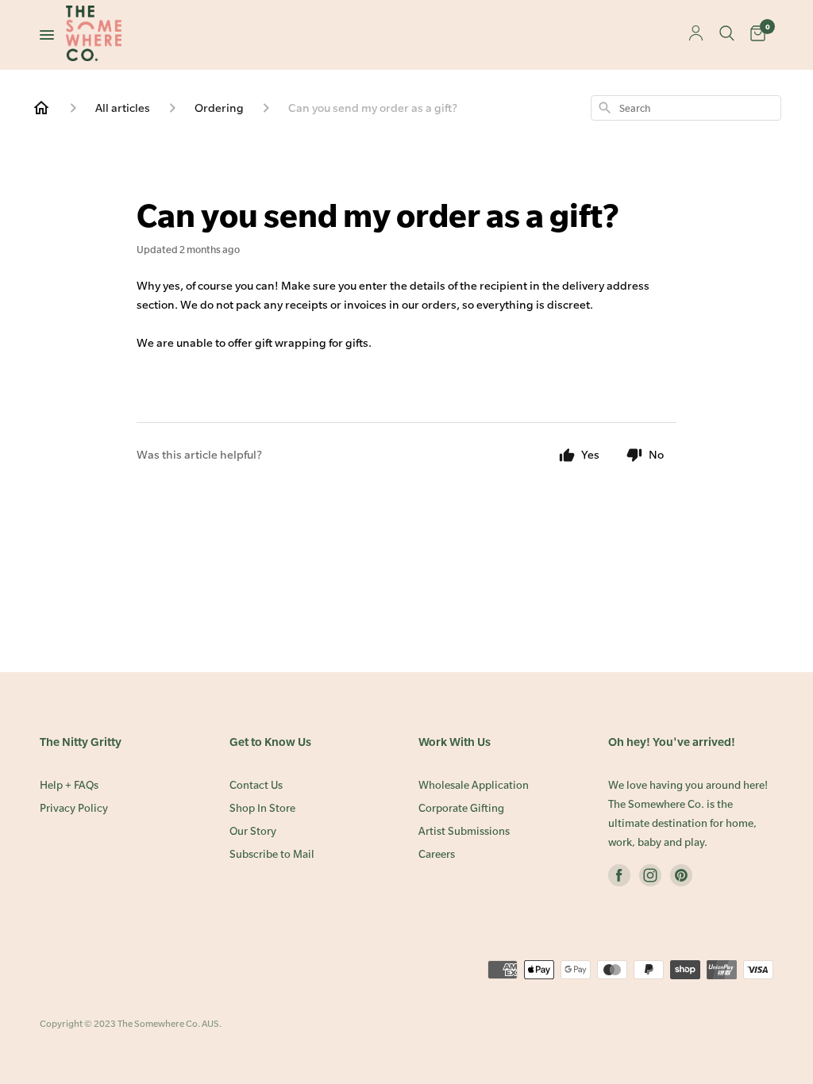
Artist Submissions (464, 831)
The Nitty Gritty (80, 742)
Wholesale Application (473, 785)
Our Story (252, 831)
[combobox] (686, 108)
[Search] (726, 34)
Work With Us (454, 742)
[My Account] (695, 34)
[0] (757, 34)
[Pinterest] (681, 878)
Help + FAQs (69, 785)
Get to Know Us (270, 742)
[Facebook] (619, 878)
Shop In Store (262, 808)
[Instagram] (650, 878)
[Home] (41, 107)
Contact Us (256, 785)
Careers (436, 854)
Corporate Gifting (461, 808)
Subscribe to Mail (271, 854)
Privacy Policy (74, 808)
